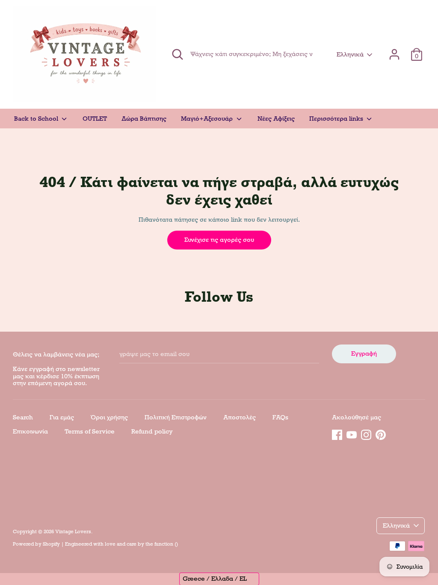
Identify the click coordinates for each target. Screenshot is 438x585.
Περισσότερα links (337, 118)
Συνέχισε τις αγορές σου (219, 240)
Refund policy (152, 431)
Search (23, 417)
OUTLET (95, 118)
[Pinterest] (381, 433)
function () (166, 544)
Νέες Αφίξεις (276, 118)
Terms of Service (90, 431)
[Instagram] (366, 433)
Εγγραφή (364, 353)
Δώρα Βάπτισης (143, 118)
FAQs (280, 417)
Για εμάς (62, 417)
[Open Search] (177, 54)
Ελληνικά (350, 54)
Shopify (51, 544)
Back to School (37, 118)
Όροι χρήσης (109, 417)
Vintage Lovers (73, 532)
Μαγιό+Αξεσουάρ (207, 118)
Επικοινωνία (30, 431)
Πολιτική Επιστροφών (176, 417)
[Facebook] (337, 433)
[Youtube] (351, 433)
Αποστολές (239, 417)
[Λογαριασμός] (394, 50)
